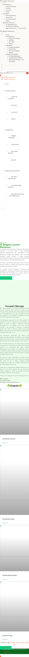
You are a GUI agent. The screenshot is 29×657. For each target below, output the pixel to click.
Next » (14, 644)
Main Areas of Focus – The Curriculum (16, 28)
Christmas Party (8, 519)
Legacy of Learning (11, 6)
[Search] (27, 73)
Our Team (8, 10)
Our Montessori (7, 4)
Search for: (3, 73)
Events (8, 12)
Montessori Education (8, 22)
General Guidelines (11, 15)
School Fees (9, 17)
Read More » (5, 442)
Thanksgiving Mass (9, 575)
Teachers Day (7, 635)
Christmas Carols (8, 439)
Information (6, 13)
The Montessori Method (12, 26)
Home (4, 3)
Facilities (8, 8)
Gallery (8, 21)
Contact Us (6, 651)
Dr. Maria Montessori (11, 24)
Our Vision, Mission (11, 19)
